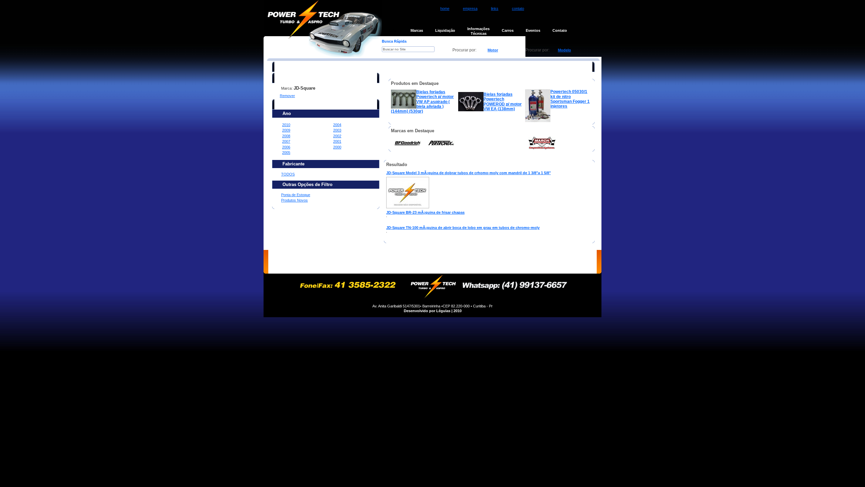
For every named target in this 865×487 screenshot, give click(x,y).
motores (366, 262)
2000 (337, 147)
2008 (286, 136)
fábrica (425, 262)
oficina (452, 262)
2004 (337, 125)
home (444, 8)
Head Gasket (563, 179)
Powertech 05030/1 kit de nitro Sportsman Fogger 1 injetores (570, 99)
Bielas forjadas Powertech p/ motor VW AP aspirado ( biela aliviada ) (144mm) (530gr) (422, 102)
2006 (286, 147)
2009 (286, 130)
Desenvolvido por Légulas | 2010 (433, 311)
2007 (286, 141)
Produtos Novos (294, 200)
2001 (337, 141)
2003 (337, 130)
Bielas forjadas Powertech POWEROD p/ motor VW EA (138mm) (503, 101)
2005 (286, 152)
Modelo (564, 50)
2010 (286, 125)
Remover (287, 96)
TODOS (288, 174)
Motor (493, 50)
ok (444, 50)
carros (479, 262)
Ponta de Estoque (295, 195)
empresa (470, 8)
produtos (396, 262)
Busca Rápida (394, 41)
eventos (507, 262)
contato (518, 8)
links (494, 8)
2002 (337, 136)
